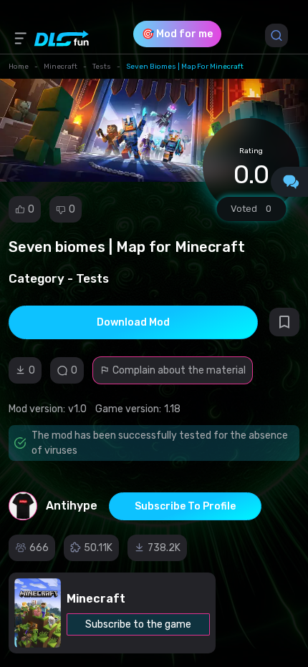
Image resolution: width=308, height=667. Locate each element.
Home (19, 66)
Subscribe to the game (138, 624)
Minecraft (60, 66)
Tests (101, 66)
